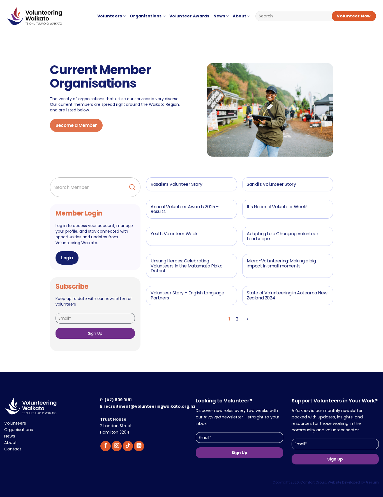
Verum (372, 482)
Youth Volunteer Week (174, 233)
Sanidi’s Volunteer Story (271, 184)
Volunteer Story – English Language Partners (187, 295)
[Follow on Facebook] (105, 446)
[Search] (132, 187)
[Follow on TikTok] (128, 446)
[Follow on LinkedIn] (139, 446)
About (239, 16)
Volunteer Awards (189, 16)
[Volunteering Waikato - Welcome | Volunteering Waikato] (31, 19)
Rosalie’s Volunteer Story (176, 184)
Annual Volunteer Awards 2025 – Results (185, 209)
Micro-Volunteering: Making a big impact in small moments (281, 263)
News (219, 16)
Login (67, 258)
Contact (12, 449)
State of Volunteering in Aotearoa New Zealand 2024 (287, 295)
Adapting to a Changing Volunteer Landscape (282, 236)
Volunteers (109, 16)
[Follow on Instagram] (117, 446)
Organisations (146, 16)
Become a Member (76, 125)
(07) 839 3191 (118, 400)
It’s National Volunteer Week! (277, 206)
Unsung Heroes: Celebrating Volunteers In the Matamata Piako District (186, 265)
